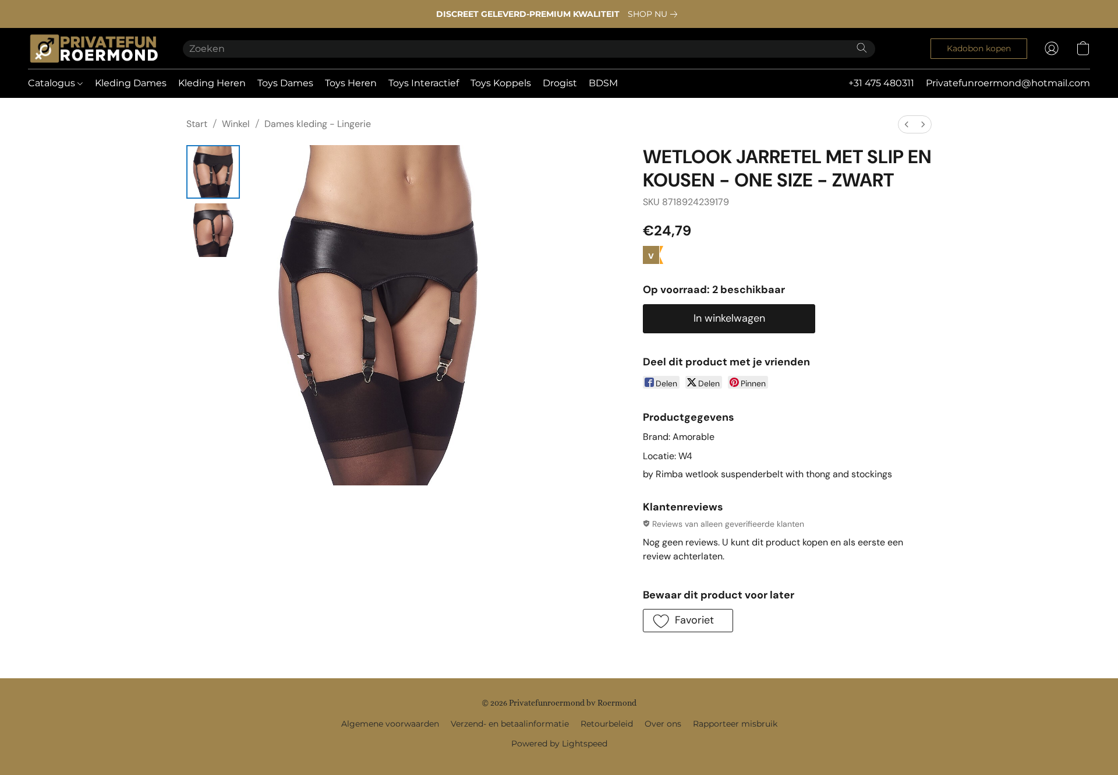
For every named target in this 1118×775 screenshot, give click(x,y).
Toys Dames (285, 83)
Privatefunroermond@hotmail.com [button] (1008, 83)
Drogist (560, 83)
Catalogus (52, 83)
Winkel (236, 124)
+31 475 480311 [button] (881, 83)
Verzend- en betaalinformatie (510, 723)
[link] (655, 14)
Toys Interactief (423, 83)
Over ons (663, 723)
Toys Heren (351, 83)
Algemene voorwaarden (390, 723)
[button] (94, 48)
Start (196, 124)
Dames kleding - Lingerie (317, 124)
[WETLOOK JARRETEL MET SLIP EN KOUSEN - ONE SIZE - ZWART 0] (213, 172)
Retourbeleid (607, 723)
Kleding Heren (212, 83)
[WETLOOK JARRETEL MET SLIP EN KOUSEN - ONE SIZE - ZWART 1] (213, 230)
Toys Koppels (500, 83)
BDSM (603, 83)
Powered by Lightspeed (559, 743)
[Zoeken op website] (862, 48)
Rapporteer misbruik (735, 723)
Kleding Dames (131, 83)
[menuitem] (906, 124)
